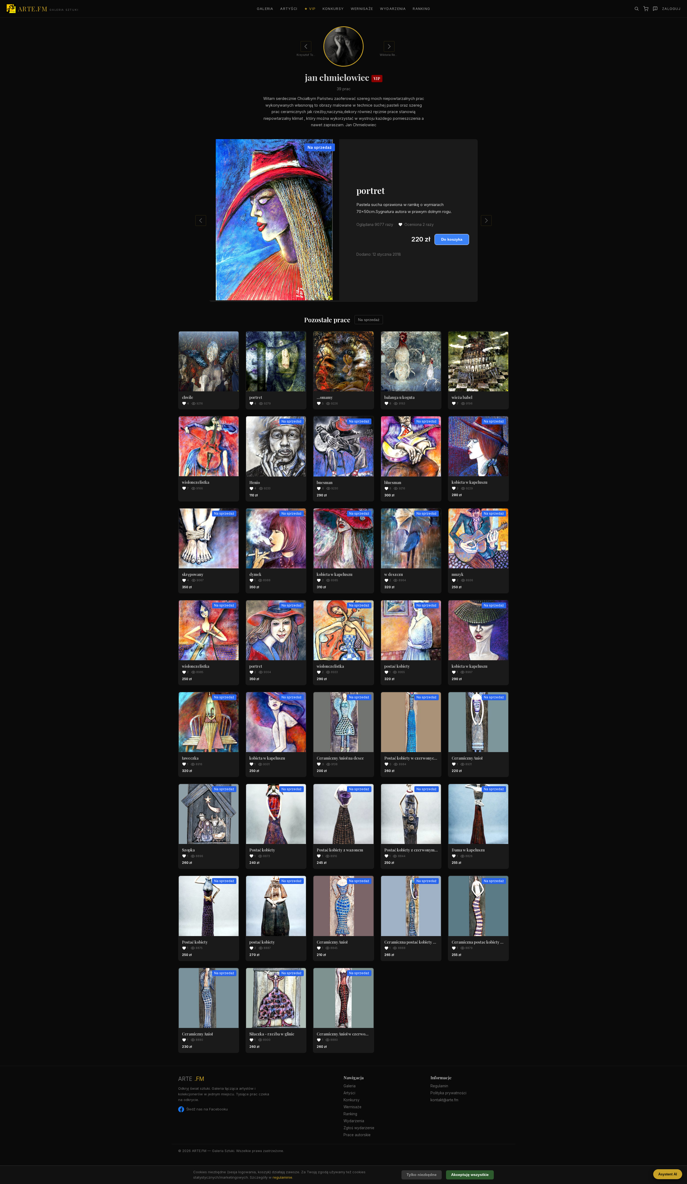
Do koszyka (451, 239)
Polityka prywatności (448, 1093)
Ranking (421, 9)
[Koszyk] (645, 8)
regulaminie (282, 1177)
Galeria (265, 9)
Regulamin (439, 1086)
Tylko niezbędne (422, 1175)
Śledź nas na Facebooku (207, 1109)
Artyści (288, 9)
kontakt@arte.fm (444, 1100)
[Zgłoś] (655, 8)
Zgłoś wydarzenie (359, 1128)
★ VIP (310, 9)
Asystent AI (667, 1174)
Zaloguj (671, 9)
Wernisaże (362, 9)
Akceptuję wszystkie (470, 1175)
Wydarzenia (393, 9)
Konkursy (333, 9)
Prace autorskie (357, 1135)
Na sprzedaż (368, 319)
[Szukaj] (636, 8)
